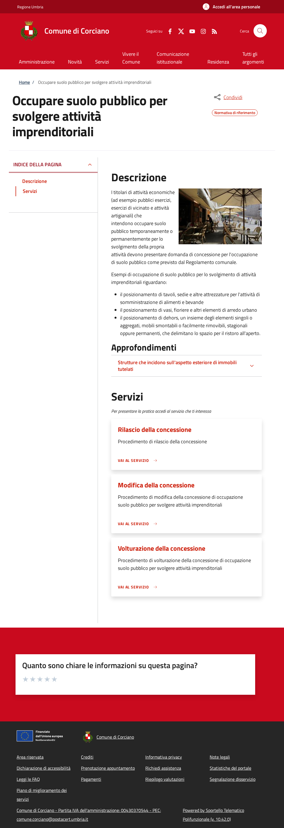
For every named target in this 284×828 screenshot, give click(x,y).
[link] (139, 460)
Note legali (220, 757)
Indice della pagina (37, 164)
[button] (231, 6)
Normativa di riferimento (234, 112)
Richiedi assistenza (163, 768)
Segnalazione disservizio (232, 779)
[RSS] (212, 30)
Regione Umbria (30, 7)
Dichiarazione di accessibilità (43, 768)
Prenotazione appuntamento (108, 768)
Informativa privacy (163, 757)
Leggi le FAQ (28, 779)
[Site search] (260, 30)
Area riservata (30, 757)
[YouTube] (190, 30)
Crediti (87, 757)
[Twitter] (178, 30)
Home (24, 82)
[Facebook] (167, 30)
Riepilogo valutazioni (164, 779)
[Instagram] (201, 30)
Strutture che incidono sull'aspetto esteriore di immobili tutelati (177, 366)
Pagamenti (91, 779)
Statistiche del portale (230, 768)
